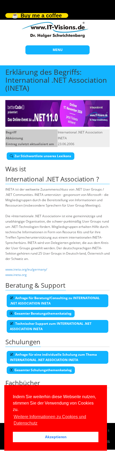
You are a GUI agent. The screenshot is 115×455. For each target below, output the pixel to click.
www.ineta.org (16, 274)
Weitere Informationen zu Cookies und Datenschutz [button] (50, 419)
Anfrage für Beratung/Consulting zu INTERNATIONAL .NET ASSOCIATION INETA (55, 301)
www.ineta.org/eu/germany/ (26, 269)
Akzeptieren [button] (56, 437)
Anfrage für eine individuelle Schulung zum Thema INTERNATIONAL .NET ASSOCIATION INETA (53, 357)
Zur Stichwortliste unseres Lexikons (42, 156)
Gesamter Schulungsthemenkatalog (43, 370)
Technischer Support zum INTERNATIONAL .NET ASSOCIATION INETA (50, 326)
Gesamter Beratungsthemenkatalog (42, 313)
